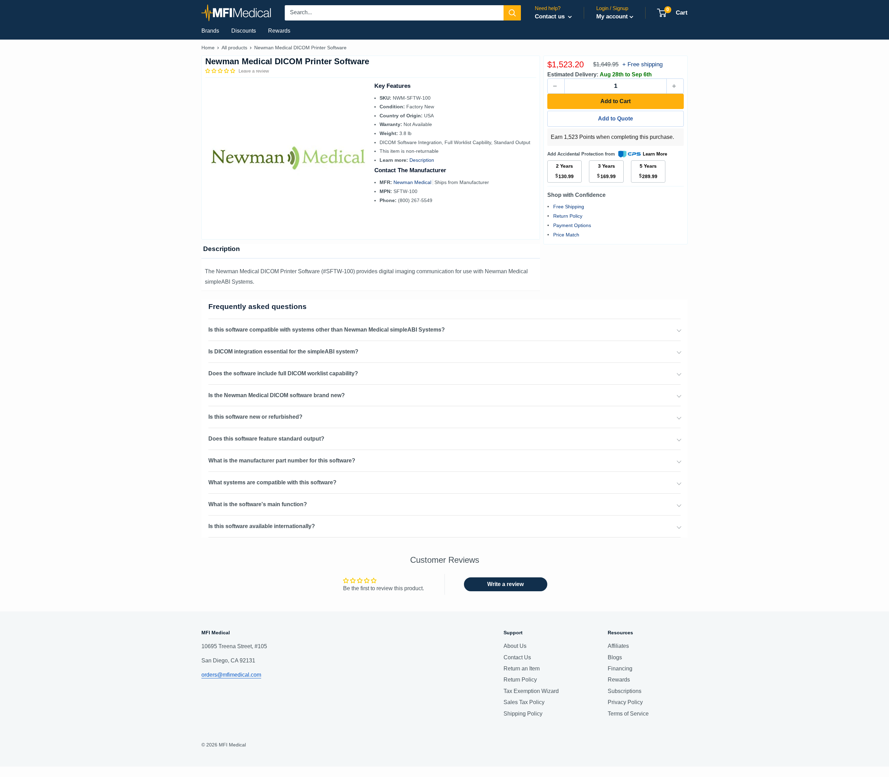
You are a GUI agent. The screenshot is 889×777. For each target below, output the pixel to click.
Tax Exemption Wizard (531, 691)
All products (234, 47)
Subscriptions (624, 691)
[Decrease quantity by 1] (556, 86)
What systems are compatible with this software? (272, 482)
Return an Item (522, 668)
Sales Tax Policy (524, 702)
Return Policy (567, 216)
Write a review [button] (505, 584)
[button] (220, 71)
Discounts (243, 31)
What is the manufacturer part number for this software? (281, 460)
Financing (620, 668)
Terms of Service (628, 714)
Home (208, 47)
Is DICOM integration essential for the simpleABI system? (283, 351)
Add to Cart (615, 101)
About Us (515, 646)
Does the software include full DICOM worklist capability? (283, 373)
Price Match (566, 234)
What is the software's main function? (257, 504)
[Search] (512, 12)
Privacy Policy (625, 702)
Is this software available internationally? (261, 526)
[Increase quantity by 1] (675, 86)
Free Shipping (568, 206)
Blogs (615, 657)
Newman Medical (413, 182)
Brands (210, 31)
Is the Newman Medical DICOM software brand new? (276, 395)
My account (612, 16)
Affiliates (618, 646)
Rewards (279, 31)
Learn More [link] (655, 154)
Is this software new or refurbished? (255, 417)
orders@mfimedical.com (231, 675)
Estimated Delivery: (572, 74)
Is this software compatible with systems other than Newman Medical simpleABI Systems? (326, 330)
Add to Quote (615, 119)
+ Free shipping (642, 64)
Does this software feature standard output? (266, 439)
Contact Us (517, 657)
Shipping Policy (523, 714)
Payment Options (572, 225)
